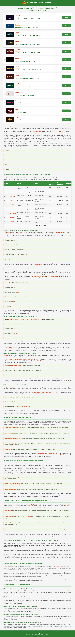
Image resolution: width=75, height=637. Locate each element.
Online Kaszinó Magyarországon (37, 633)
